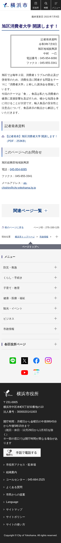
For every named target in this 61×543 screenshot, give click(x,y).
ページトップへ (30, 246)
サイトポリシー (15, 516)
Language (12, 502)
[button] (35, 5)
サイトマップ (14, 509)
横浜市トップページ (25, 236)
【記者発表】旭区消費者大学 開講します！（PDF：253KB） (31, 138)
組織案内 (11, 472)
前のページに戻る (14, 227)
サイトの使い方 (15, 524)
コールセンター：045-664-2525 (25, 479)
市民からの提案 (15, 494)
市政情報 (43, 236)
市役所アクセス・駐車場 (21, 464)
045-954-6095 (18, 169)
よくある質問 (14, 487)
